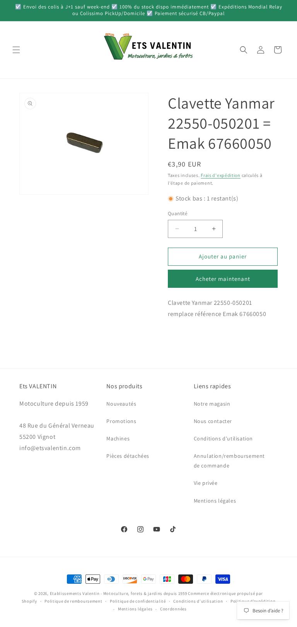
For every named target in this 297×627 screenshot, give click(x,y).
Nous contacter (213, 421)
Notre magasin (212, 403)
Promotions (121, 421)
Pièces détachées (127, 455)
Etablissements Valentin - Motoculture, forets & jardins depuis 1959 (118, 593)
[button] (16, 49)
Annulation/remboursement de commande (229, 460)
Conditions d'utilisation (223, 438)
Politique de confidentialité (138, 601)
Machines (118, 438)
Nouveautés (121, 403)
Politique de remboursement (73, 601)
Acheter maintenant (223, 278)
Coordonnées (173, 609)
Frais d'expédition (221, 175)
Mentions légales (215, 500)
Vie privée (206, 482)
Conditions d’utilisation (198, 601)
